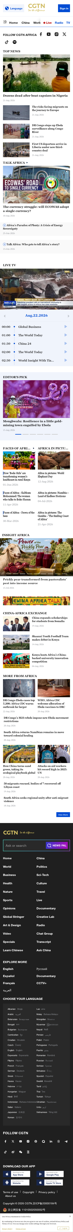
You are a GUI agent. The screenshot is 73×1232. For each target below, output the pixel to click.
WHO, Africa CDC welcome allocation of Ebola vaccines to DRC (51, 703)
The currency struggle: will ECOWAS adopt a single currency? (36, 208)
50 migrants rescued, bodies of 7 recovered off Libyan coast (32, 785)
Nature (8, 891)
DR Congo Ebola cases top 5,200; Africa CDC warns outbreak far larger (19, 703)
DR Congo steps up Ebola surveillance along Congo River (47, 128)
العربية (7, 990)
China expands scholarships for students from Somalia (50, 619)
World (37, 22)
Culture (41, 883)
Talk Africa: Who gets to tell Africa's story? (33, 244)
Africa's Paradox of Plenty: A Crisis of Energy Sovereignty (33, 227)
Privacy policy (47, 1192)
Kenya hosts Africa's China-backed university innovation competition (50, 658)
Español (8, 976)
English (8, 968)
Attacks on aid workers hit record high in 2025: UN (52, 769)
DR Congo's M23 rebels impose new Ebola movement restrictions (36, 719)
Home (13, 22)
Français (9, 983)
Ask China (43, 950)
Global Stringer (13, 916)
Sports (8, 900)
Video (7, 933)
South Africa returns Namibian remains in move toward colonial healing (34, 734)
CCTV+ (41, 983)
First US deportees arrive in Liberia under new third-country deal (49, 147)
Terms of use (10, 1192)
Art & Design (12, 925)
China (26, 22)
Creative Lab (45, 916)
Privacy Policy (7, 1229)
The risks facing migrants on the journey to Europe (50, 108)
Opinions (9, 908)
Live (48, 22)
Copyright (28, 1192)
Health (7, 883)
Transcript (43, 941)
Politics (41, 866)
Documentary (46, 908)
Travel (40, 891)
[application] (36, 289)
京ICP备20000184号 (45, 1203)
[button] (60, 415)
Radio (59, 22)
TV (68, 22)
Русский (41, 968)
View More (63, 814)
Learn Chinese (13, 950)
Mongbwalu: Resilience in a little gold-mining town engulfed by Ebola (32, 423)
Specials (9, 941)
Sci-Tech (42, 874)
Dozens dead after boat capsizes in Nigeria (35, 95)
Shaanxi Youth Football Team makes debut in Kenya (50, 638)
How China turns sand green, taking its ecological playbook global (19, 769)
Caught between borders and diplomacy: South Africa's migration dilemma (32, 581)
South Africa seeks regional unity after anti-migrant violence (36, 799)
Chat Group (44, 933)
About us (10, 1195)
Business (9, 874)
